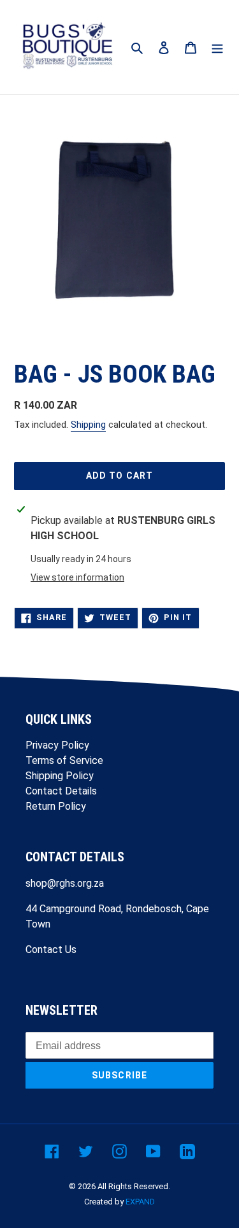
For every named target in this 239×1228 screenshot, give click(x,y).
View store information (77, 577)
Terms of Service (64, 760)
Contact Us (50, 949)
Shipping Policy (59, 776)
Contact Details (61, 791)
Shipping (88, 424)
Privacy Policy (57, 745)
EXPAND (140, 1201)
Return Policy (55, 806)
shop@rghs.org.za (64, 883)
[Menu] (217, 47)
